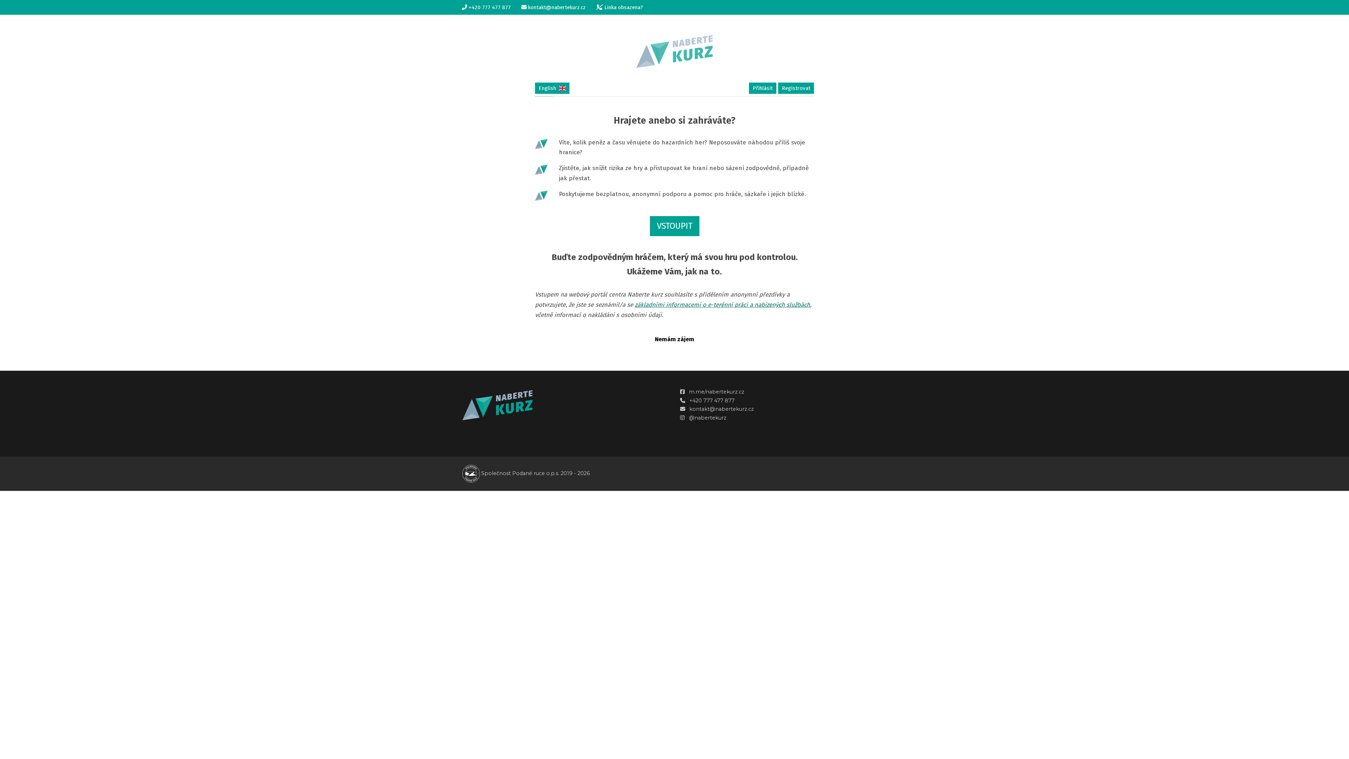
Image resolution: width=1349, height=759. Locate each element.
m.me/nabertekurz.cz (716, 392)
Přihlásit (762, 88)
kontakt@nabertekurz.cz (721, 409)
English (547, 88)
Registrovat (796, 88)
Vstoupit (674, 226)
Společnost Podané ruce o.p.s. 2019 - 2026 (535, 473)
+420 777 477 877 (712, 400)
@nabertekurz (707, 418)
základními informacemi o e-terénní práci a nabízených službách (722, 305)
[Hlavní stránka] (674, 51)
